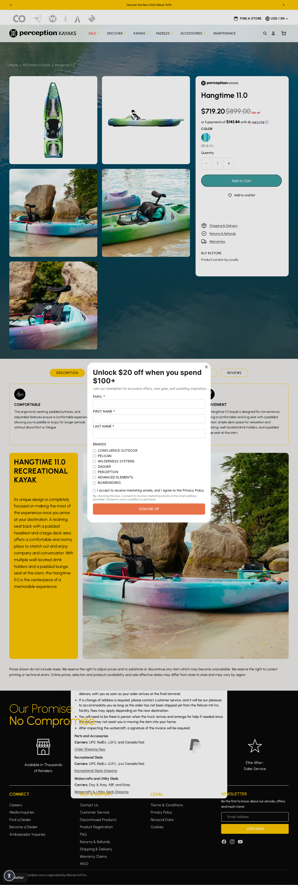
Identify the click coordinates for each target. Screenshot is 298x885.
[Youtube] (240, 841)
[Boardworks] (92, 19)
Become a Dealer (23, 827)
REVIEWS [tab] (234, 373)
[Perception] (42, 33)
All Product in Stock (36, 65)
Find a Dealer (20, 819)
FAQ (83, 834)
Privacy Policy (161, 812)
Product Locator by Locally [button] (219, 259)
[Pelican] (37, 19)
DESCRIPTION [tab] (67, 373)
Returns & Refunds (223, 233)
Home (13, 65)
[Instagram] (232, 841)
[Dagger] (65, 19)
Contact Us (89, 805)
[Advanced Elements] (77, 19)
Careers (15, 805)
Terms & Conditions (167, 805)
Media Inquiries (21, 812)
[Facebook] (224, 841)
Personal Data (162, 819)
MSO (84, 863)
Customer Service (94, 812)
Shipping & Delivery (224, 225)
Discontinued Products (98, 819)
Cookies (157, 827)
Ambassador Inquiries (27, 834)
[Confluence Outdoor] (19, 19)
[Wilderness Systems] (53, 19)
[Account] (273, 33)
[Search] (265, 33)
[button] (234, 122)
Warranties (217, 241)
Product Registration (96, 827)
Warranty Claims (93, 856)
